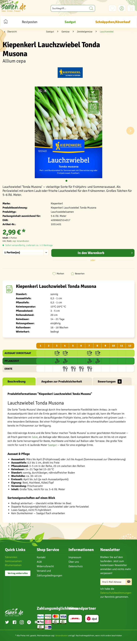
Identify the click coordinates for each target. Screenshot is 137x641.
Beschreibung (17, 381)
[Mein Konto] (122, 8)
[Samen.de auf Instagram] (22, 622)
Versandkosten (61, 635)
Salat (35, 437)
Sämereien (11, 557)
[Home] (5, 22)
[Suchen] (91, 8)
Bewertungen (109, 381)
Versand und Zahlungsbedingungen (49, 573)
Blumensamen (13, 565)
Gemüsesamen (13, 561)
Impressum (74, 557)
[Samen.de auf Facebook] (14, 622)
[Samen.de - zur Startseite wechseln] (14, 6)
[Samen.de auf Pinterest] (29, 622)
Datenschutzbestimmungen (115, 592)
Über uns (73, 562)
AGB (39, 562)
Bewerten (80, 273)
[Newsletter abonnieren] (128, 581)
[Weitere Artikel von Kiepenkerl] (70, 73)
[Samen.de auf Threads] (36, 623)
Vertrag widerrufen (18, 573)
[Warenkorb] (131, 8)
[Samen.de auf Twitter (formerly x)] (7, 622)
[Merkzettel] (112, 8)
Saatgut (52, 445)
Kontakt (41, 557)
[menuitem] (73, 8)
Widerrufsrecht (45, 566)
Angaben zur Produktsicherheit (61, 381)
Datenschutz (75, 566)
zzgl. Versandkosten (21, 241)
